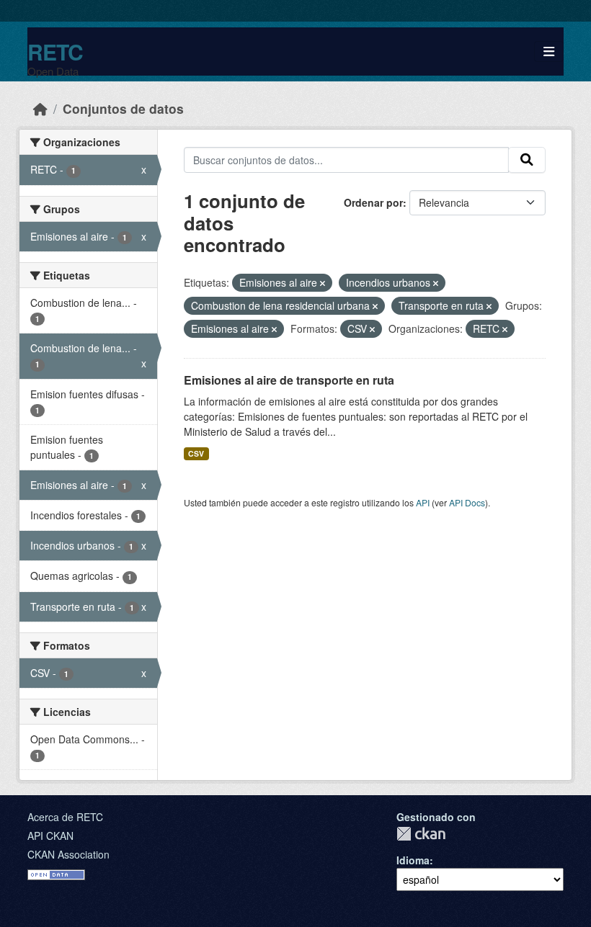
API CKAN (50, 835)
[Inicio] (40, 108)
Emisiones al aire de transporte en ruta (289, 380)
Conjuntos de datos (123, 108)
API (423, 502)
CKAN (420, 833)
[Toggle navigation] (549, 51)
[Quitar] (322, 283)
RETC (55, 51)
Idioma (413, 860)
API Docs (467, 502)
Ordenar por (373, 202)
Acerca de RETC (65, 817)
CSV (196, 453)
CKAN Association (68, 854)
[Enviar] (527, 160)
